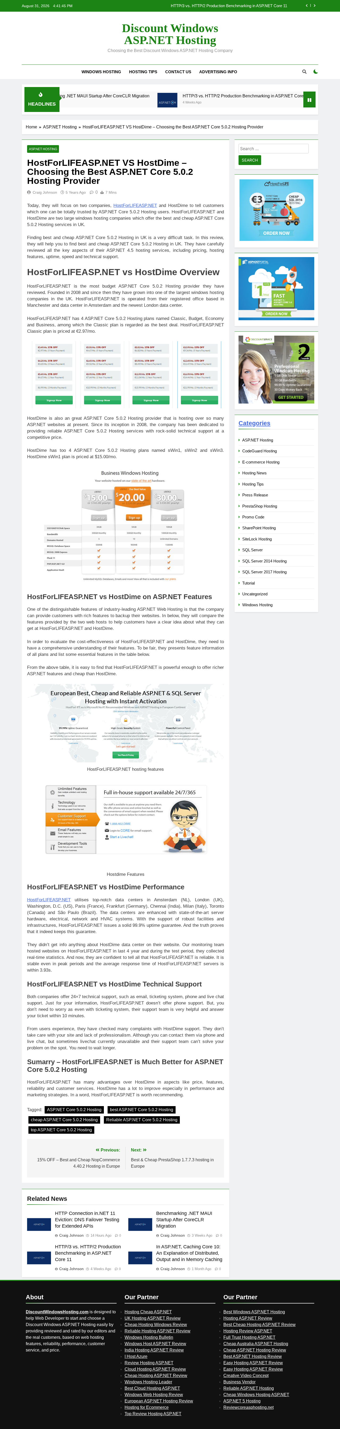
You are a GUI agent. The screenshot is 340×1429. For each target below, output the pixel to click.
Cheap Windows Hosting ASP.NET (256, 1394)
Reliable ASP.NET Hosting (248, 1388)
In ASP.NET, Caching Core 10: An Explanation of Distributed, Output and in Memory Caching (207, 6)
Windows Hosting (101, 72)
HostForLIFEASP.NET (135, 205)
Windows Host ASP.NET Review (155, 1343)
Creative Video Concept (246, 1375)
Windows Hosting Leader (148, 1382)
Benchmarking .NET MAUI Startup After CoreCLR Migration (184, 1220)
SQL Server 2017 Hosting (264, 572)
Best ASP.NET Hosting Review (252, 1356)
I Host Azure (136, 1356)
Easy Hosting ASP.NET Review (253, 1363)
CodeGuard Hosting (259, 451)
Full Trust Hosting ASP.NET (249, 1337)
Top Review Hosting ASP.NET (153, 1413)
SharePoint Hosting (259, 528)
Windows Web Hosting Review (154, 1394)
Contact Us (178, 72)
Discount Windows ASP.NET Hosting (170, 34)
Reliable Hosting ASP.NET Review (157, 1331)
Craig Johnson (45, 192)
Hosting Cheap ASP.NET (148, 1312)
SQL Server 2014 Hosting (264, 561)
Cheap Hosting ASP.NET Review (156, 1375)
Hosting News (254, 473)
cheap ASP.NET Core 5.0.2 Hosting (64, 1120)
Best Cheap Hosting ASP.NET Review (259, 1324)
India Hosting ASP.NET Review (154, 1350)
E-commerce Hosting (260, 462)
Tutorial (248, 583)
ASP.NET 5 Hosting (242, 1401)
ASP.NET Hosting (43, 149)
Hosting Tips (143, 72)
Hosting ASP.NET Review (247, 1318)
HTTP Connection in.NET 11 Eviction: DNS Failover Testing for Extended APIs (87, 1220)
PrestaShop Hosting (259, 506)
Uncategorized (254, 594)
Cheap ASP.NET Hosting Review (254, 1350)
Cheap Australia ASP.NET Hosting (255, 1343)
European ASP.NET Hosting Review (159, 1401)
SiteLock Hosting (257, 539)
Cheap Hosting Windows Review (156, 1324)
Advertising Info (218, 72)
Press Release (255, 495)
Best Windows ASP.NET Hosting (254, 1312)
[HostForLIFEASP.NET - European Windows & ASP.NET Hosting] (276, 240)
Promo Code (253, 517)
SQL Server (252, 550)
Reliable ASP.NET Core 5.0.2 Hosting (141, 1120)
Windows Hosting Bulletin (149, 1337)
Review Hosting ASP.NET (149, 1363)
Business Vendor (239, 1382)
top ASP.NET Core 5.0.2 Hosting (61, 1130)
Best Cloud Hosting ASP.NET (152, 1388)
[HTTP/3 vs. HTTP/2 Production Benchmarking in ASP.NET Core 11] (128, 103)
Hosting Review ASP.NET (247, 1331)
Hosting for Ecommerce (147, 1407)
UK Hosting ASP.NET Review (153, 1318)
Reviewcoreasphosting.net (248, 1407)
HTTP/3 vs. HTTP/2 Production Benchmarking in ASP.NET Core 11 (206, 95)
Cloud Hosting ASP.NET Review (155, 1369)
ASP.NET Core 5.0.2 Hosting (74, 1109)
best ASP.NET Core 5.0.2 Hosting (141, 1109)
